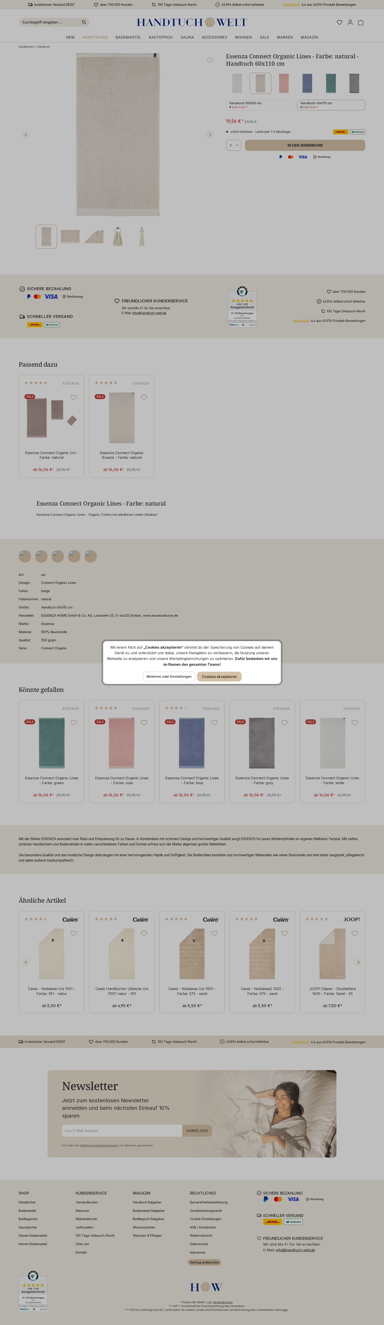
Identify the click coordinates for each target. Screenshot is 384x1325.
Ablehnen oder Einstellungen (169, 676)
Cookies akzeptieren (219, 676)
